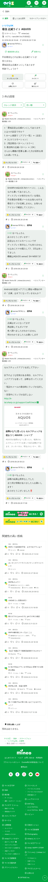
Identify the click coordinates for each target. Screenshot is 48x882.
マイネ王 (7, 831)
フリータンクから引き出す (35, 791)
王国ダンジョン (33, 825)
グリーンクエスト (11, 867)
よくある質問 (20, 18)
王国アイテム (31, 861)
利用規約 (39, 758)
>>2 (9, 233)
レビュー (30, 814)
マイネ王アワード (34, 843)
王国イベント (31, 864)
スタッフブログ (10, 816)
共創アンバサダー (10, 851)
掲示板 (6, 795)
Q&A (7, 11)
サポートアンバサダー (11, 845)
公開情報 (7, 825)
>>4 (9, 319)
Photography (32, 834)
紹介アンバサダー (10, 842)
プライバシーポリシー (11, 762)
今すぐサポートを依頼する (12, 848)
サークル (7, 820)
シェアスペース (33, 799)
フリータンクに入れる (33, 789)
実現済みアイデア (10, 811)
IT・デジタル (8, 798)
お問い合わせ (29, 758)
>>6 (9, 475)
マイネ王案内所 (10, 863)
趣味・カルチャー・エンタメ (13, 801)
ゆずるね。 (31, 804)
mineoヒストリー (33, 839)
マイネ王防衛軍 (33, 830)
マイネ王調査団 (10, 858)
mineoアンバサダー (11, 839)
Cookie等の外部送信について (33, 762)
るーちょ (11, 113)
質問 (6, 18)
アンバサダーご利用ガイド (12, 854)
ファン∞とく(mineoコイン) (35, 853)
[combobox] (12, 105)
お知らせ (30, 873)
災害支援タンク (31, 795)
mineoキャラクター (10, 834)
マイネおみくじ (31, 858)
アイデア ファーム (11, 805)
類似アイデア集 (9, 808)
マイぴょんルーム (34, 868)
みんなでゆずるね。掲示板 (35, 810)
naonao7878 (14, 44)
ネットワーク (8, 828)
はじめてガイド (10, 758)
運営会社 (24, 767)
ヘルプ (20, 758)
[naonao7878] (4, 45)
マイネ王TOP (9, 786)
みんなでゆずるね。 (33, 807)
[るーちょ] (4, 114)
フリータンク (32, 786)
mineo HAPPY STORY (35, 848)
